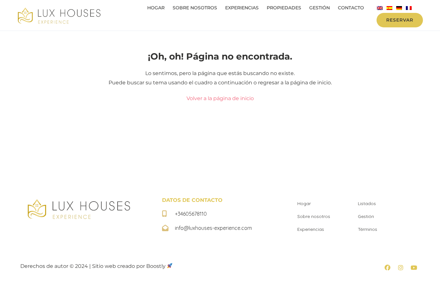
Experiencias (242, 8)
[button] (387, 267)
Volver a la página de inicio (220, 98)
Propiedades (284, 8)
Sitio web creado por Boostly (129, 266)
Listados (367, 203)
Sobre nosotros (195, 8)
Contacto (351, 8)
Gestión (319, 8)
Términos (367, 229)
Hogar (156, 8)
